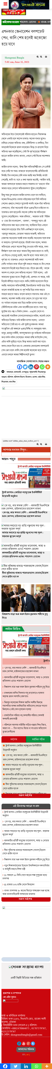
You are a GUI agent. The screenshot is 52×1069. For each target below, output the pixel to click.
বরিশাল (10, 377)
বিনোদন (28, 377)
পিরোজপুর (41, 372)
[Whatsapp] (42, 366)
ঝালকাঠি (17, 372)
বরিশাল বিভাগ (19, 377)
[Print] (46, 56)
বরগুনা (3, 377)
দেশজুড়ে (25, 372)
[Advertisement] (26, 418)
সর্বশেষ (13, 739)
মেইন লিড (41, 377)
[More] (47, 366)
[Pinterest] (36, 366)
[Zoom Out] (41, 56)
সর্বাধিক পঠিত (38, 739)
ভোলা (34, 377)
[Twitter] (25, 366)
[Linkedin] (30, 366)
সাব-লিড (12, 382)
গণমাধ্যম (9, 372)
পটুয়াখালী (33, 372)
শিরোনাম (4, 382)
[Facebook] (19, 366)
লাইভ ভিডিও (12, 629)
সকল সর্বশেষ (25, 796)
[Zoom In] (37, 56)
